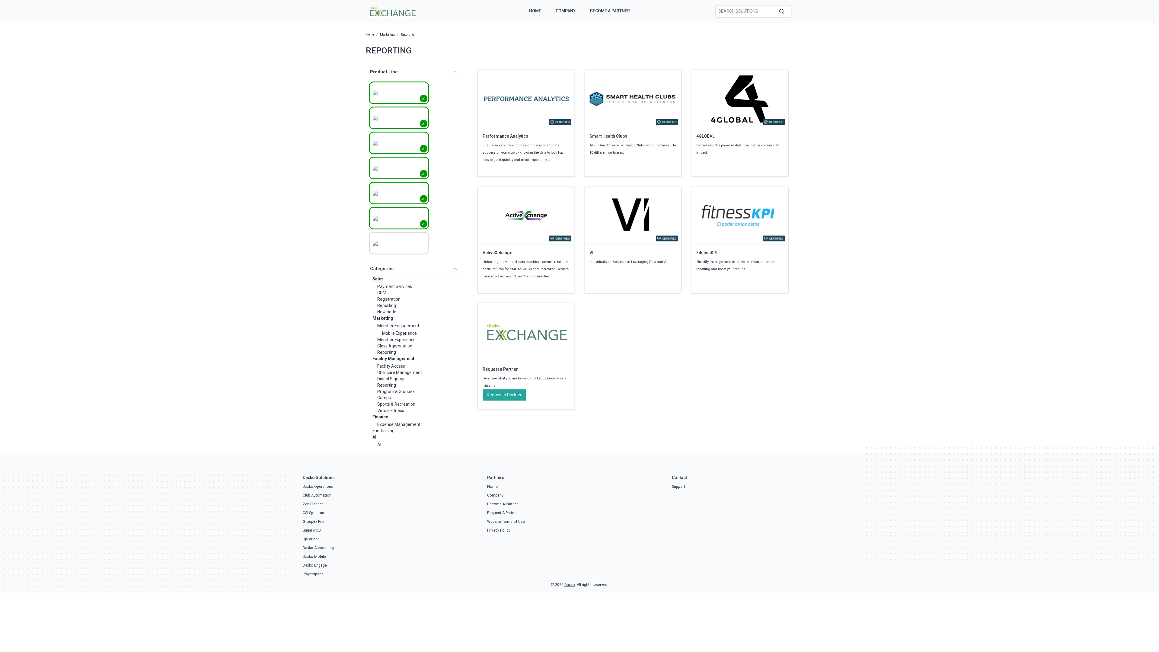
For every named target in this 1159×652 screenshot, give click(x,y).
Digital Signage (391, 378)
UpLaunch (311, 539)
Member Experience (396, 339)
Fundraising (383, 430)
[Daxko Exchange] (392, 10)
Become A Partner (610, 10)
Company (566, 10)
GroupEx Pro (313, 521)
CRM (381, 292)
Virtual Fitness (390, 410)
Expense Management (398, 424)
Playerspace (313, 574)
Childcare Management (399, 372)
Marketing (382, 318)
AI (374, 437)
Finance (380, 416)
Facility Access (391, 366)
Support (678, 486)
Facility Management (393, 358)
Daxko (569, 585)
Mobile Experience (399, 333)
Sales (378, 278)
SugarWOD (312, 530)
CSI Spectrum (314, 513)
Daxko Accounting (318, 548)
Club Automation (317, 495)
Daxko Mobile (314, 557)
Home (535, 10)
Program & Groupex (396, 391)
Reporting (386, 305)
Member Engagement (398, 325)
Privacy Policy (498, 530)
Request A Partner (502, 513)
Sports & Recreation (396, 404)
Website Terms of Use (506, 521)
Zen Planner (313, 504)
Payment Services (394, 286)
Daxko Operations (318, 486)
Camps (384, 397)
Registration (389, 299)
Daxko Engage (315, 565)
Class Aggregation (394, 346)
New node (386, 311)
